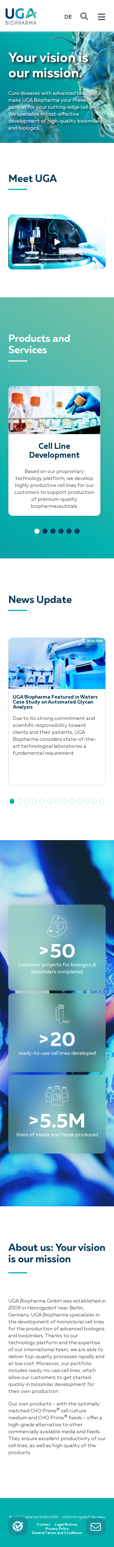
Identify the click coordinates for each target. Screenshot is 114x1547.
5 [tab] (69, 536)
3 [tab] (53, 536)
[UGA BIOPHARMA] (21, 9)
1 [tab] (37, 536)
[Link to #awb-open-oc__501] (84, 16)
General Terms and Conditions (57, 1533)
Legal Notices (66, 1524)
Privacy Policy (57, 1529)
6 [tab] (77, 536)
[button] (12, 801)
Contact (43, 1524)
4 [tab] (61, 536)
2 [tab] (45, 536)
